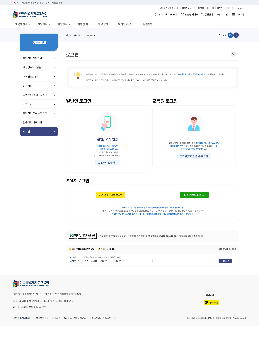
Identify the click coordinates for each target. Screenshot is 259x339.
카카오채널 (186, 8)
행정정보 (62, 24)
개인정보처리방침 (32, 67)
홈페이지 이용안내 (32, 58)
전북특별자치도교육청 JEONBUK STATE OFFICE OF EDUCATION (30, 14)
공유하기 (233, 54)
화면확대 (218, 35)
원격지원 (27, 85)
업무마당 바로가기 (32, 122)
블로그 (220, 8)
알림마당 (148, 24)
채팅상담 (213, 302)
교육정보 (42, 24)
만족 (86, 261)
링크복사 (236, 35)
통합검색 (209, 14)
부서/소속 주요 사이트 (168, 14)
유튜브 (228, 8)
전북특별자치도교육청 (129, 283)
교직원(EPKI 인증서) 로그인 (194, 156)
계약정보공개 (125, 24)
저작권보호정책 (31, 76)
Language (238, 8)
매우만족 (75, 261)
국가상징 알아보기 (171, 8)
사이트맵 (240, 14)
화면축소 (224, 35)
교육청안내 (21, 24)
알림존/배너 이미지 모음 (35, 95)
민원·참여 (82, 24)
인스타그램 (199, 8)
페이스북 (210, 8)
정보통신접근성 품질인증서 (102, 318)
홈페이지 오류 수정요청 (35, 113)
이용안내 (76, 35)
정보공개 (103, 24)
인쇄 (230, 35)
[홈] (67, 35)
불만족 (104, 261)
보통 (95, 261)
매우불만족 (117, 261)
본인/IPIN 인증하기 (107, 162)
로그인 (225, 14)
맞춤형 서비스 (191, 14)
